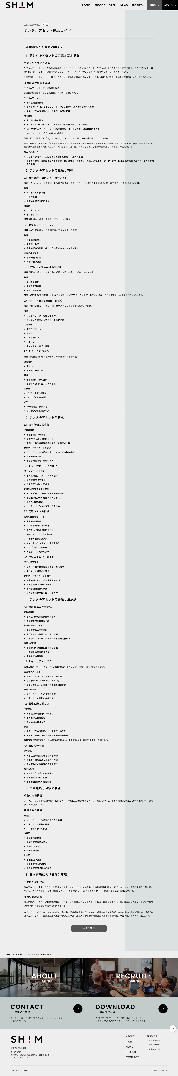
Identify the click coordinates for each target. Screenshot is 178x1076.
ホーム (8, 954)
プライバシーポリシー (19, 1071)
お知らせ (19, 954)
